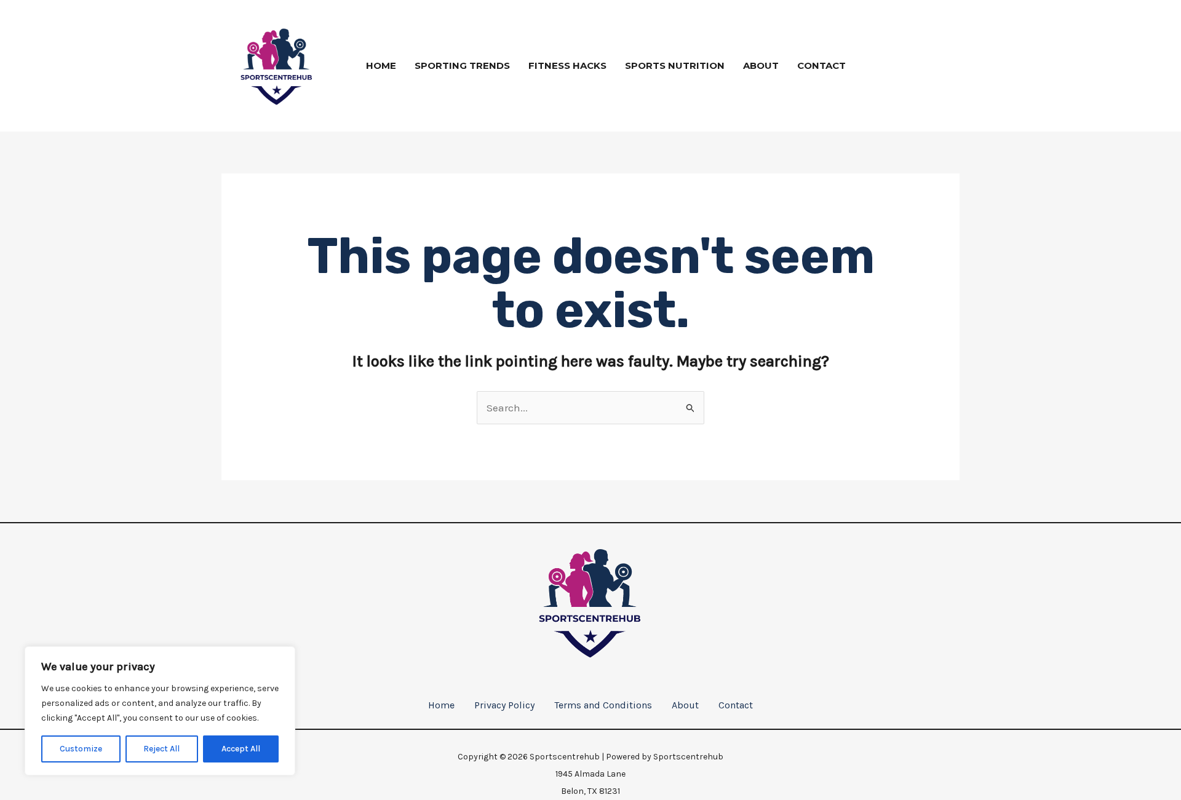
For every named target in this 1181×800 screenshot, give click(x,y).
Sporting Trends (462, 65)
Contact (821, 65)
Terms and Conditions (603, 705)
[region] (160, 710)
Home (381, 65)
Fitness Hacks (567, 65)
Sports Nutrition (675, 65)
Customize (81, 748)
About (761, 65)
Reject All (161, 748)
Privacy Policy (504, 705)
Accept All (240, 748)
